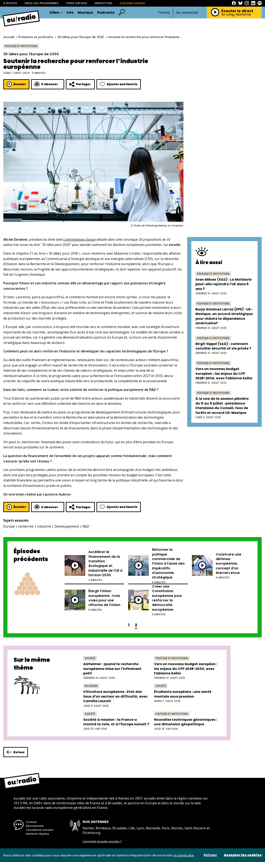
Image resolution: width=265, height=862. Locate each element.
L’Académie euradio (39, 830)
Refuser (210, 855)
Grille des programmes (41, 3)
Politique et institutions (21, 46)
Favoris (164, 12)
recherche (26, 526)
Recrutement (34, 826)
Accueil (8, 37)
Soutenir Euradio (132, 3)
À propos (10, 3)
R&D (85, 526)
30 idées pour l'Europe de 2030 (80, 37)
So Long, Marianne (236, 14)
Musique (85, 12)
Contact (31, 822)
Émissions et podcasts (35, 37)
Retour (19, 752)
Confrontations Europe (79, 239)
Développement (66, 526)
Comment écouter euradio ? (102, 841)
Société (90, 658)
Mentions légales (37, 834)
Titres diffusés (76, 3)
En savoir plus (184, 855)
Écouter (19, 84)
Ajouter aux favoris (122, 84)
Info (69, 12)
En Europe (91, 686)
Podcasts (105, 12)
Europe (9, 526)
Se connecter (187, 12)
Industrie (44, 526)
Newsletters (104, 3)
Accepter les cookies (243, 855)
